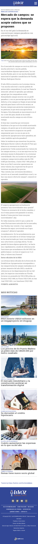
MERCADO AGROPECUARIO (16, 60)
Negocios (31, 506)
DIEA (9, 62)
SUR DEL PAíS (34, 60)
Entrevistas (27, 509)
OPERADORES (29, 62)
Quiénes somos (14, 511)
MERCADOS (6, 60)
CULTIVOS (34, 62)
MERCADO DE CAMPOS (20, 62)
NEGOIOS (13, 62)
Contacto (24, 511)
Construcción (21, 506)
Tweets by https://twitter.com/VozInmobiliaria (16, 483)
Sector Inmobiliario (9, 506)
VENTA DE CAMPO (26, 60)
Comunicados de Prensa (13, 509)
